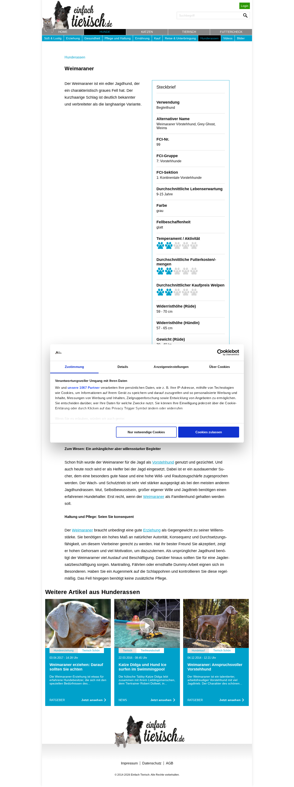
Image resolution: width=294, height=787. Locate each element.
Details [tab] (123, 367)
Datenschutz (151, 763)
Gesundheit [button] (92, 38)
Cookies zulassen (208, 432)
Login (244, 6)
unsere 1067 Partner (84, 387)
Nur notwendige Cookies (146, 432)
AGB (169, 763)
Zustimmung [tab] (74, 367)
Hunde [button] (105, 32)
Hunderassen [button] (209, 38)
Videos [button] (227, 38)
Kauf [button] (157, 38)
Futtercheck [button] (231, 32)
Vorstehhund (163, 462)
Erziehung (152, 530)
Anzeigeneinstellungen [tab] (171, 367)
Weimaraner (153, 497)
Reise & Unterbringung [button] (180, 38)
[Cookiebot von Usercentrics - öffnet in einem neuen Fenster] (220, 352)
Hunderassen (75, 57)
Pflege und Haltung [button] (118, 38)
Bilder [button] (241, 38)
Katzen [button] (147, 32)
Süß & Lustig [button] (53, 38)
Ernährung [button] (142, 38)
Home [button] (62, 32)
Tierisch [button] (189, 32)
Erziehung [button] (73, 38)
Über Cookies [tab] (219, 367)
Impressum (129, 763)
